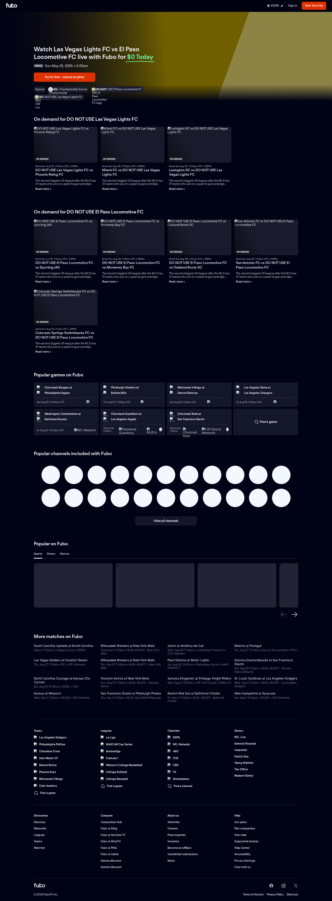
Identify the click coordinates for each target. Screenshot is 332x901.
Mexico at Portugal (248, 646)
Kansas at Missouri (47, 693)
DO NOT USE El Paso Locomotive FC (119, 89)
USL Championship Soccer (70, 89)
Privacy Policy (275, 894)
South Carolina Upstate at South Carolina (63, 646)
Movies (65, 553)
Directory (292, 894)
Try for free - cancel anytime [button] (65, 77)
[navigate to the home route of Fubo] (11, 5)
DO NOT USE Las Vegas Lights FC (61, 96)
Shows (51, 553)
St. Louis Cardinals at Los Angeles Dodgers (265, 678)
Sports (38, 553)
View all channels (166, 521)
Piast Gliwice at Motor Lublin (188, 660)
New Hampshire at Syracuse (254, 693)
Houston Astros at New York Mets (125, 678)
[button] (283, 614)
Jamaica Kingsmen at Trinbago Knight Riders (199, 678)
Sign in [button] (292, 5)
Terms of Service (253, 894)
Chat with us (242, 867)
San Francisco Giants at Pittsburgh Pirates (131, 693)
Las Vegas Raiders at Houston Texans (61, 660)
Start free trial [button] (314, 5)
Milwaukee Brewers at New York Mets (128, 646)
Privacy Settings (244, 860)
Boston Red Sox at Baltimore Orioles (194, 693)
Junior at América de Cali (186, 646)
